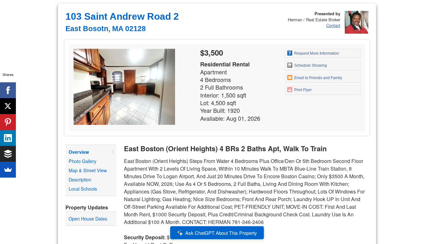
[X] (8, 106)
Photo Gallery (82, 161)
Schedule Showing (310, 65)
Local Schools (83, 188)
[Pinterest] (8, 122)
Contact (333, 25)
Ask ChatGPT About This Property (221, 232)
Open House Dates (88, 218)
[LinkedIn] (8, 138)
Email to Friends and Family (317, 78)
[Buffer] (8, 154)
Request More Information (316, 53)
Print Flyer (302, 90)
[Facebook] (8, 90)
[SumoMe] (8, 170)
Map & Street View (88, 170)
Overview (79, 152)
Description (80, 179)
